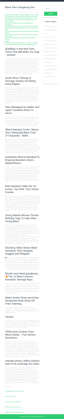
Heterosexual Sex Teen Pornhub (14, 391)
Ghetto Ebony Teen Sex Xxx (13, 407)
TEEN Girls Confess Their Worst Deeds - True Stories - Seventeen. (21, 42)
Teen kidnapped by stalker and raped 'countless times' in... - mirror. (21, 18)
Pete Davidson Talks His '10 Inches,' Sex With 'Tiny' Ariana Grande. (21, 26)
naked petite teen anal (50, 48)
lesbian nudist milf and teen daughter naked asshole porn (50, 69)
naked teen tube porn (50, 40)
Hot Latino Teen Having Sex (13, 401)
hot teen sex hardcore (50, 26)
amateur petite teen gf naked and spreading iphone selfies (50, 59)
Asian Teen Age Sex (10, 396)
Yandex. (7, 41)
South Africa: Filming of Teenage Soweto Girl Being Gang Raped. (21, 16)
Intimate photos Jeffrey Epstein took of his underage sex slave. (20, 44)
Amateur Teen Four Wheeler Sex (14, 412)
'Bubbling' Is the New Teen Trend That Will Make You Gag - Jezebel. (22, 14)
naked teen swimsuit (50, 51)
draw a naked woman (50, 44)
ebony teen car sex (49, 37)
